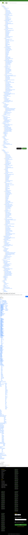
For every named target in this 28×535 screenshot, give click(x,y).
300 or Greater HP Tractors (9, 13)
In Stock (5, 7)
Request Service (5, 116)
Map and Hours (16, 470)
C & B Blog (2, 478)
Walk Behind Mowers (8, 84)
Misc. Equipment (8, 71)
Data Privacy (5, 136)
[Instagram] (18, 514)
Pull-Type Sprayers (8, 63)
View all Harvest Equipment (9, 15)
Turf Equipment (6, 99)
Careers (3, 289)
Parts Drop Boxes (7, 107)
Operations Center (2, 442)
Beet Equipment (8, 68)
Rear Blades (7, 54)
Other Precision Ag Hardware (9, 28)
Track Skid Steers (8, 78)
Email (15, 518)
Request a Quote (3, 487)
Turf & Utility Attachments (9, 90)
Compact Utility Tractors (7, 100)
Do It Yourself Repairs (6, 122)
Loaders (7, 55)
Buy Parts (5, 103)
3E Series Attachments (7, 94)
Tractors (7, 9)
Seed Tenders (7, 72)
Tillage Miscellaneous (8, 46)
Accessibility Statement (4, 484)
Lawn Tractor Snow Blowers (9, 87)
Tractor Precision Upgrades (3, 430)
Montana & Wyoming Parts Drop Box (6, 396)
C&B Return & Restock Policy (8, 112)
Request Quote (24, 148)
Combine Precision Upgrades (8, 131)
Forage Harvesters (8, 37)
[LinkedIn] (15, 514)
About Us (1, 447)
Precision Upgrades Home (8, 127)
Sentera (6, 135)
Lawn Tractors (7, 83)
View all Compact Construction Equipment (11, 75)
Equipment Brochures (6, 236)
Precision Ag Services (7, 125)
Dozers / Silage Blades (8, 69)
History (4, 137)
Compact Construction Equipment (6, 309)
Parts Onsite (6, 111)
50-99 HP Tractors (8, 11)
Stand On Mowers (8, 85)
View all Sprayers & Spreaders (9, 205)
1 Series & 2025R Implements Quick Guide (10, 93)
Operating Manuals (7, 120)
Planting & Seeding (7, 20)
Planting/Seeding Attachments (9, 23)
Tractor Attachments (7, 47)
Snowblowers (7, 52)
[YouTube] (17, 514)
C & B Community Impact (7, 143)
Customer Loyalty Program (7, 117)
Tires (6, 74)
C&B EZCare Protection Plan (8, 119)
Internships (5, 146)
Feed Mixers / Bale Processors (9, 58)
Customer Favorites (7, 98)
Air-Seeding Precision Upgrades (8, 129)
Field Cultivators (8, 42)
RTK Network (1, 443)
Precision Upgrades (6, 126)
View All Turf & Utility (8, 81)
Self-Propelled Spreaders (9, 62)
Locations (5, 138)
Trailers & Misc (6, 66)
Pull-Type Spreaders (8, 64)
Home (3, 5)
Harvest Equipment (7, 14)
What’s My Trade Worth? (3, 381)
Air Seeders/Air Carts (8, 22)
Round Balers (7, 34)
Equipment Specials (6, 95)
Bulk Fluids (5, 258)
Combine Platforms (8, 161)
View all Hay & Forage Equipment (10, 30)
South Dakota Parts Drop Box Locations (10, 108)
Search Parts (2, 471)
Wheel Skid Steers (8, 77)
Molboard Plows (8, 44)
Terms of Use (3, 483)
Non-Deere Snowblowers (9, 73)
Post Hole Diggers (8, 50)
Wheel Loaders (7, 76)
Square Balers (7, 33)
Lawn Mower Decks (8, 88)
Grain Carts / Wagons (8, 214)
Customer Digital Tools (7, 113)
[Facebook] (20, 514)
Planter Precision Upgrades (8, 128)
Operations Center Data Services (8, 124)
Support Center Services (1, 426)
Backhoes (7, 56)
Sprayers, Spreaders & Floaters (8, 60)
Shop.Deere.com (7, 104)
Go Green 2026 (5, 97)
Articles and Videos (6, 141)
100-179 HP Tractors (8, 12)
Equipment (3, 6)
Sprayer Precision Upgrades (8, 130)
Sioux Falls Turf (6, 139)
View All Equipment (3, 470)
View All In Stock (7, 152)
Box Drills (7, 24)
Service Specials (6, 118)
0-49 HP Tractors (8, 10)
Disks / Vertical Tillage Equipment (10, 40)
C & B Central (6, 105)
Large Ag (6, 140)
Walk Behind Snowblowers (9, 86)
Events (4, 448)
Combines (7, 16)
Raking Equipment (8, 32)
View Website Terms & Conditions (20, 526)
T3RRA (5, 134)
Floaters (7, 65)
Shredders (7, 53)
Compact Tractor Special (8, 96)
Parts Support (5, 106)
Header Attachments (8, 19)
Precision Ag (6, 25)
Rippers (7, 45)
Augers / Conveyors (8, 67)
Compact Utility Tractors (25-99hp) (10, 82)
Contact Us (5, 142)
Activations (7, 27)
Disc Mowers (7, 31)
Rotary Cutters (7, 59)
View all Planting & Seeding (9, 21)
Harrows (7, 43)
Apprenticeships (5, 147)
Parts (3, 102)
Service (3, 115)
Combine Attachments (8, 18)
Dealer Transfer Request (4, 485)
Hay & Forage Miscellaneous (9, 36)
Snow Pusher (7, 51)
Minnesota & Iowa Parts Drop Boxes (10, 109)
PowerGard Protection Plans (7, 121)
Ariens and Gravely (8, 91)
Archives (1, 466)
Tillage (5, 38)
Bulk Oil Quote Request (1, 412)
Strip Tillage (7, 41)
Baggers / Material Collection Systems (10, 89)
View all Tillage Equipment (9, 183)
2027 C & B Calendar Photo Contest (8, 144)
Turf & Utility (6, 80)
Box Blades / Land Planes (9, 49)
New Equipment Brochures (3, 303)
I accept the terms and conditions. (20, 522)
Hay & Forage (6, 29)
